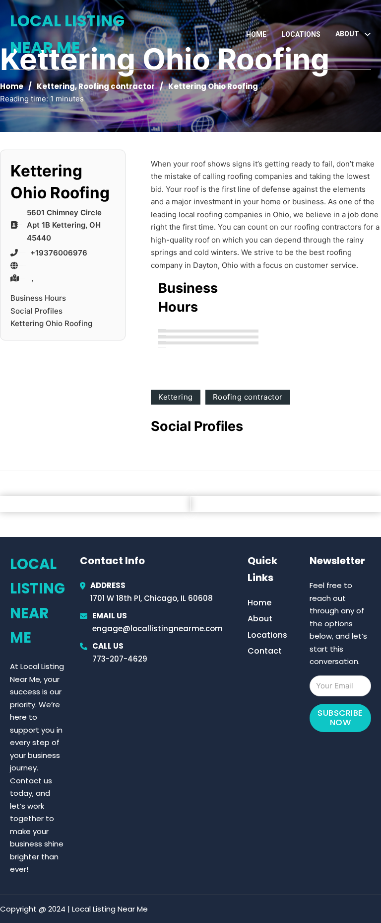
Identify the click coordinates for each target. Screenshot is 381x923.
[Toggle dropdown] (367, 34)
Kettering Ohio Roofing (51, 323)
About (260, 618)
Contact (265, 651)
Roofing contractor (116, 86)
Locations (300, 34)
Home (256, 34)
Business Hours (38, 298)
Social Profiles (36, 311)
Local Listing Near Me (67, 34)
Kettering (56, 86)
